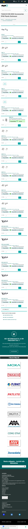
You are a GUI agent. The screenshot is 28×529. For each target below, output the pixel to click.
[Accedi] (25, 1)
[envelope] (4, 2)
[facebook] (3, 514)
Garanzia (3, 492)
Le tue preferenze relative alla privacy (10, 526)
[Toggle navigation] (26, 5)
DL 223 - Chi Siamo (5, 487)
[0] (16, 1)
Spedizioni (4, 491)
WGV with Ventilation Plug (9, 319)
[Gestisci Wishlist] (19, 1)
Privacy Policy (4, 496)
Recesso (3, 493)
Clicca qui (14, 351)
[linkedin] (11, 514)
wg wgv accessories (7, 20)
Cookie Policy (4, 498)
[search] (25, 10)
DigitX (2, 19)
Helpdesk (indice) (5, 488)
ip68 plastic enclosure (10, 19)
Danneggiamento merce (6, 494)
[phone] (2, 2)
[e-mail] (24, 466)
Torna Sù (6, 309)
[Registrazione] (22, 1)
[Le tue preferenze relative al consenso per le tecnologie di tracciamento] (25, 526)
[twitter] (19, 514)
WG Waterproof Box (8, 315)
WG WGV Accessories (8, 317)
